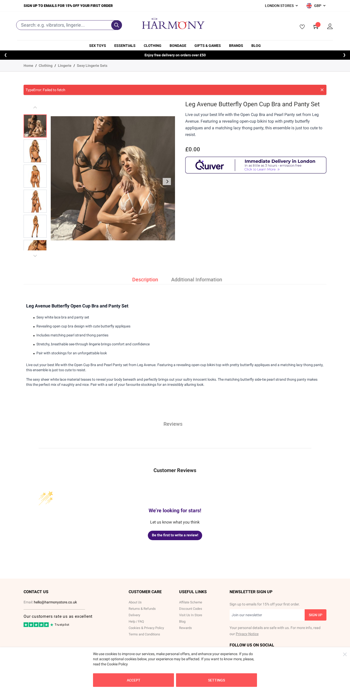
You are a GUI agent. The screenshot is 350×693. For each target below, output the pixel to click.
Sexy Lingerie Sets (92, 65)
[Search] (116, 25)
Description (145, 279)
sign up (315, 614)
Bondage (178, 46)
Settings (216, 680)
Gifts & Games (207, 46)
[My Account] (330, 26)
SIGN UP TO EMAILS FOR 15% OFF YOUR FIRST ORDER (68, 5)
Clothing (152, 46)
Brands (236, 46)
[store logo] (173, 23)
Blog (256, 46)
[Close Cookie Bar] (345, 654)
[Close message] (322, 90)
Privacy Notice (247, 634)
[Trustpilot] (36, 626)
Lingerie (64, 65)
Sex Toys (97, 46)
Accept (133, 680)
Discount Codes (190, 609)
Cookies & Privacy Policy (146, 628)
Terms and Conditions (144, 634)
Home (28, 65)
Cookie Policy (117, 664)
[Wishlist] (300, 27)
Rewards (185, 628)
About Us (135, 602)
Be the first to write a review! (175, 535)
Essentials (125, 46)
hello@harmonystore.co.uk (55, 602)
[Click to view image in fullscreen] (113, 178)
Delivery (134, 615)
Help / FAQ (136, 621)
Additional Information (196, 279)
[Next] (167, 181)
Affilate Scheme (190, 602)
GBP (317, 5)
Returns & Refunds (142, 609)
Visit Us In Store (190, 615)
